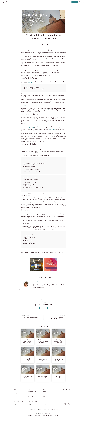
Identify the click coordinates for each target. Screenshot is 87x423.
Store (48, 2)
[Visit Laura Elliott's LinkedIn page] (29, 289)
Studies (44, 2)
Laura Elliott (36, 41)
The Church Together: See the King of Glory (43, 377)
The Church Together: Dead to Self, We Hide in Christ (27, 378)
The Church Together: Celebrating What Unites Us (58, 378)
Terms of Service (37, 415)
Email (29, 404)
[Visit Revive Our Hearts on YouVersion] (72, 389)
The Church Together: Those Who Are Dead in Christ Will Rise (43, 341)
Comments (51, 41)
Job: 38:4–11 (45, 189)
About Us (44, 391)
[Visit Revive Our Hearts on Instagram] (58, 389)
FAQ (44, 396)
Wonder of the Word (32, 391)
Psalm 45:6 (29, 82)
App (14, 396)
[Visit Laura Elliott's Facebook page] (26, 289)
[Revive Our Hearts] (6, 2)
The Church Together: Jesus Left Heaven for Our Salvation (58, 341)
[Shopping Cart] (81, 2)
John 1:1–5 (51, 129)
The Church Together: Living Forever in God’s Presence (43, 359)
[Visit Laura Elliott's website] (20, 289)
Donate (73, 2)
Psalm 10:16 (31, 127)
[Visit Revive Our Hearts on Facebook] (61, 389)
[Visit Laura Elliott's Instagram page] (32, 289)
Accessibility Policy (45, 415)
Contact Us (45, 393)
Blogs (36, 2)
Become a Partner (31, 396)
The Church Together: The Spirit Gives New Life (58, 359)
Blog (4, 5)
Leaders (40, 2)
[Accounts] (83, 2)
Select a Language (55, 415)
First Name (16, 404)
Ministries (46, 413)
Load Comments (43, 308)
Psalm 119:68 (49, 110)
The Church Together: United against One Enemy (27, 341)
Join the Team (45, 395)
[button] (85, 2)
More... (51, 2)
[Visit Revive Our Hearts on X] (69, 389)
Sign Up (46, 404)
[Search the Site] (79, 2)
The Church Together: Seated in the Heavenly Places (27, 359)
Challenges (16, 393)
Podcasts (32, 2)
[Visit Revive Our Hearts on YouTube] (64, 389)
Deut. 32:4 (23, 105)
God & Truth (45, 41)
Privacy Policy (29, 415)
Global (29, 393)
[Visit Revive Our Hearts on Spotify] (67, 389)
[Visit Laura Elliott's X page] (23, 289)
